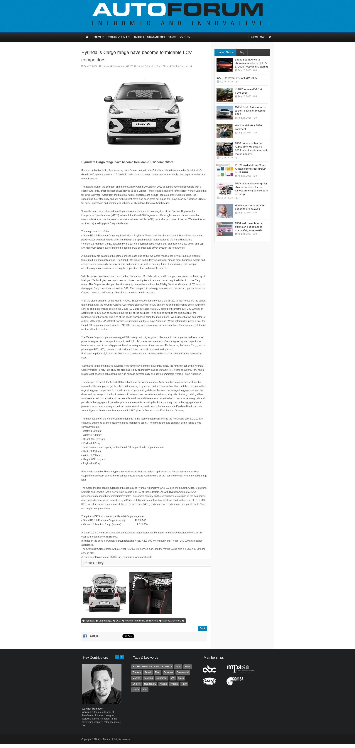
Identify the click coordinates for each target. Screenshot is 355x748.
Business (168, 672)
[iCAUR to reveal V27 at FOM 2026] (225, 95)
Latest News (225, 52)
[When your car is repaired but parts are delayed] (225, 211)
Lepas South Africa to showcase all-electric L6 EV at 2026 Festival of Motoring (251, 63)
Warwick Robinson (92, 708)
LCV (130, 66)
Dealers (137, 684)
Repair (148, 672)
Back (202, 628)
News (187, 666)
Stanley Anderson (180, 66)
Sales (181, 678)
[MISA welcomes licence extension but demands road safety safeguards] (225, 229)
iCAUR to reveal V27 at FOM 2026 (237, 77)
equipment (161, 678)
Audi (145, 689)
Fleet (157, 672)
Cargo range (118, 66)
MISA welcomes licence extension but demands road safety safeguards (248, 227)
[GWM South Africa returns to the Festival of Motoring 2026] (225, 112)
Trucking (148, 678)
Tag (242, 52)
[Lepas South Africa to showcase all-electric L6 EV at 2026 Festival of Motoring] (225, 65)
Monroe (136, 678)
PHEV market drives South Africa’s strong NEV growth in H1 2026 (250, 169)
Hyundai (105, 66)
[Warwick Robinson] (101, 703)
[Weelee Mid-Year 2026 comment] (225, 131)
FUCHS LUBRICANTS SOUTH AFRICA (152, 666)
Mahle (136, 689)
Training (137, 672)
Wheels (174, 684)
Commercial (183, 672)
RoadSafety (150, 684)
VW (172, 678)
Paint (184, 684)
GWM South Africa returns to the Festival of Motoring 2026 (250, 111)
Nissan (163, 684)
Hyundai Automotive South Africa (152, 66)
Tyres (178, 666)
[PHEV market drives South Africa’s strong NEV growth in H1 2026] (225, 171)
